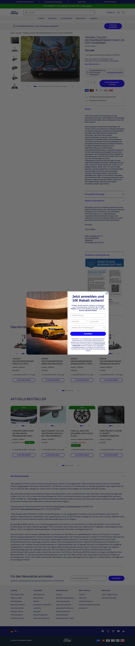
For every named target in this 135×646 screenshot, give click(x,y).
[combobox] (87, 328)
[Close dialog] (107, 293)
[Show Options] (104, 328)
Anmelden (88, 334)
